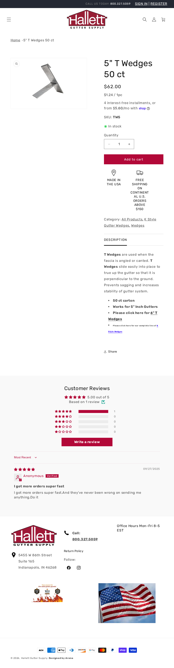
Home (15, 40)
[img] (24, 469)
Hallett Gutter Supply (34, 658)
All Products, (132, 219)
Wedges (138, 225)
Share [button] (112, 351)
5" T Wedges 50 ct (38, 40)
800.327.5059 (85, 539)
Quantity (111, 135)
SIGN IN (141, 4)
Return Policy (74, 551)
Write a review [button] (87, 442)
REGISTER (158, 4)
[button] (9, 19)
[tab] (115, 239)
